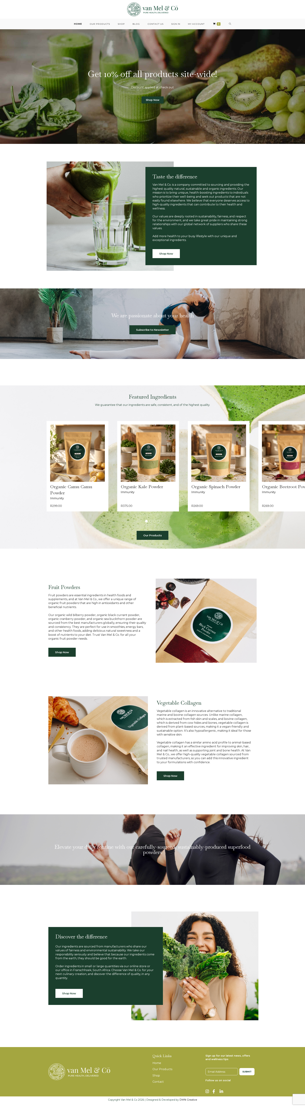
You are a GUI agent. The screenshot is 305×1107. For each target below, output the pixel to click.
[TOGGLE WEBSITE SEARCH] (230, 24)
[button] (146, 521)
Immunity (57, 498)
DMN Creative (188, 1099)
